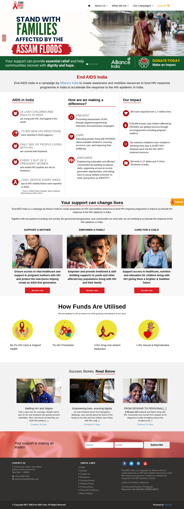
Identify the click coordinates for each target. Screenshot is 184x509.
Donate (162, 5)
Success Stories (87, 480)
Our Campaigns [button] (142, 5)
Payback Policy (87, 484)
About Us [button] (100, 5)
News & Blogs (86, 493)
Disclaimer (85, 477)
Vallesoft (168, 505)
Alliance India (69, 83)
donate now (37, 290)
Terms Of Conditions (89, 490)
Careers (83, 471)
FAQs (82, 467)
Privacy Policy (86, 487)
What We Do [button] (119, 5)
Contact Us (85, 474)
